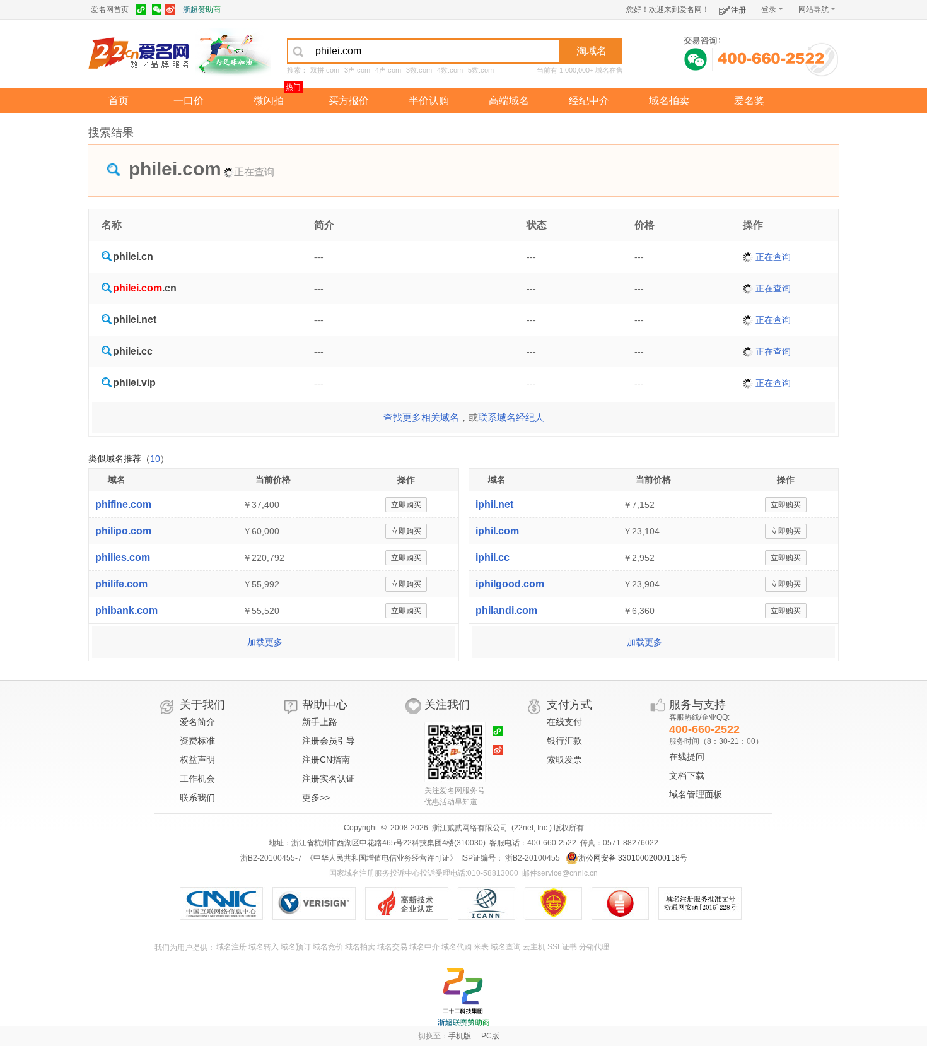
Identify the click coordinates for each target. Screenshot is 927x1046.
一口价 (188, 100)
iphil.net (494, 504)
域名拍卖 (669, 100)
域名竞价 (328, 947)
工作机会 (197, 778)
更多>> (316, 797)
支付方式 (569, 704)
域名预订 (296, 947)
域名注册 (231, 947)
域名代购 (456, 947)
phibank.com (126, 610)
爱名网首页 (110, 9)
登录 (768, 9)
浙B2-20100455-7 (271, 858)
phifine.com (123, 504)
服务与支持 (697, 704)
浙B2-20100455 (531, 858)
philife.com (121, 584)
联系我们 (197, 797)
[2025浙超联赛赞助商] (463, 997)
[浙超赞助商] (233, 52)
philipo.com (123, 531)
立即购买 (406, 504)
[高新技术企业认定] (411, 903)
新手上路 (319, 722)
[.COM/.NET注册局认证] (318, 903)
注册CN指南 (326, 760)
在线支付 (564, 722)
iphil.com (497, 531)
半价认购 (429, 100)
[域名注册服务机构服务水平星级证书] (626, 903)
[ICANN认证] (491, 903)
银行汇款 (564, 741)
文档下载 (686, 775)
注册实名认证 (328, 778)
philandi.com (506, 610)
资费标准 (197, 741)
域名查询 (506, 947)
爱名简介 (197, 722)
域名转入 (263, 947)
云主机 (534, 947)
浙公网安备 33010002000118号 (632, 858)
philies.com (122, 557)
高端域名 (509, 100)
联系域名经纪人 (511, 417)
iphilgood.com (509, 584)
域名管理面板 (695, 794)
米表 (481, 947)
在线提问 (686, 756)
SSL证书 (562, 947)
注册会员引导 (328, 741)
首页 (118, 100)
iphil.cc (492, 557)
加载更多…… (273, 642)
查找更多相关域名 (421, 417)
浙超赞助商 (202, 9)
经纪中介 (589, 100)
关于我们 (202, 704)
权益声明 (197, 760)
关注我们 (447, 704)
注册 (738, 10)
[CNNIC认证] (226, 903)
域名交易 (392, 947)
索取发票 (564, 760)
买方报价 (349, 100)
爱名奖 (749, 100)
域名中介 (424, 947)
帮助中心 (324, 704)
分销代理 (594, 947)
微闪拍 (269, 100)
